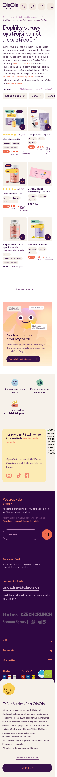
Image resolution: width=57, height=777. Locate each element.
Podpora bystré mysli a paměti (18, 77)
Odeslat (47, 534)
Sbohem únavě (14, 83)
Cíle (10, 17)
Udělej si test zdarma (20, 359)
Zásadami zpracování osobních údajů (21, 521)
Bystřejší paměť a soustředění (28, 17)
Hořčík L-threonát (22, 63)
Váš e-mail (12, 534)
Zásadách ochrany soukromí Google (20, 748)
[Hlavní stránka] (11, 6)
